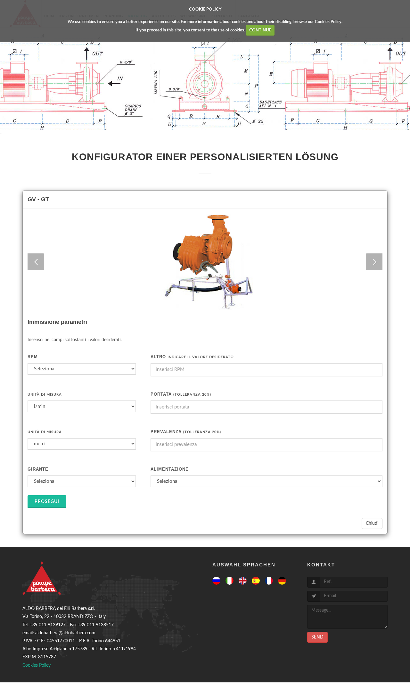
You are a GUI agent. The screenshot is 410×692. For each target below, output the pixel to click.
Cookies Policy (328, 22)
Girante (38, 469)
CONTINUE (260, 30)
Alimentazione (170, 469)
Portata (181, 394)
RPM (33, 356)
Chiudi (372, 523)
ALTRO (192, 356)
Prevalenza (186, 431)
